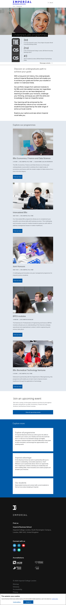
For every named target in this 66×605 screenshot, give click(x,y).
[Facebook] (14, 550)
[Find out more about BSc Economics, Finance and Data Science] (33, 142)
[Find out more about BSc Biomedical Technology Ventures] (33, 354)
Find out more (18, 177)
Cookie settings (17, 602)
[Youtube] (23, 545)
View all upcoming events (33, 412)
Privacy (15, 592)
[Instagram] (19, 545)
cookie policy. (55, 599)
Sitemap (16, 584)
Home (14, 6)
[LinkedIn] (14, 545)
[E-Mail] (19, 550)
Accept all (28, 602)
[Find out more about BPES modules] (33, 299)
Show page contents (45, 63)
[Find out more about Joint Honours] (33, 250)
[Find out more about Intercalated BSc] (33, 196)
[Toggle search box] (48, 3)
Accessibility (17, 589)
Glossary (16, 587)
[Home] (22, 2)
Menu (51, 2)
